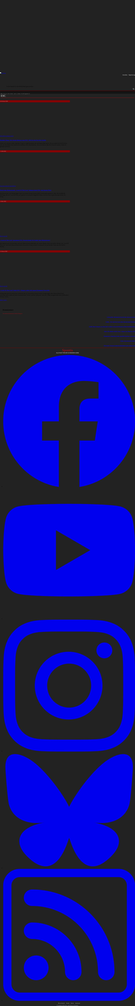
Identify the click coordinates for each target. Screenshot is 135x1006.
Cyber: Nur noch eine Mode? (127, 341)
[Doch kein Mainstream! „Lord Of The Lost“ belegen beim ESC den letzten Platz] (34, 169)
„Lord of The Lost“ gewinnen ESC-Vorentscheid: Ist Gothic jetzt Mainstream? (25, 240)
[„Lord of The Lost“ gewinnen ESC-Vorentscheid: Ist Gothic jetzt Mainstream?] (34, 219)
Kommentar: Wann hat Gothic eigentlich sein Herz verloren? (119, 336)
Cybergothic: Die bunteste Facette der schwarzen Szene (121, 317)
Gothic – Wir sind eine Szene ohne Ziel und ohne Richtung (120, 321)
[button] (133, 88)
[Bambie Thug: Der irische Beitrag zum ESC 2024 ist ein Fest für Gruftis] (34, 119)
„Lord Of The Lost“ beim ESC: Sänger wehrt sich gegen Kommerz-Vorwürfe (24, 290)
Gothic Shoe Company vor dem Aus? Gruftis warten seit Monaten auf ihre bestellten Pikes (112, 326)
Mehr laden (3, 300)
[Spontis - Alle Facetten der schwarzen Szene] (15, 79)
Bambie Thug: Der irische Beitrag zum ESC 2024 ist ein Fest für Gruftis (23, 140)
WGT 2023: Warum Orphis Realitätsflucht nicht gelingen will (119, 345)
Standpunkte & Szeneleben (8, 186)
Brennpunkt (3, 236)
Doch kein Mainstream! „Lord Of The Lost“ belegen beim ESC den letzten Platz (25, 190)
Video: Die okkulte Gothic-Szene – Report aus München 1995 (119, 331)
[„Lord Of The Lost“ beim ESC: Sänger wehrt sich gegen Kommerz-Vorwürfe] (34, 269)
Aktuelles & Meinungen (7, 136)
